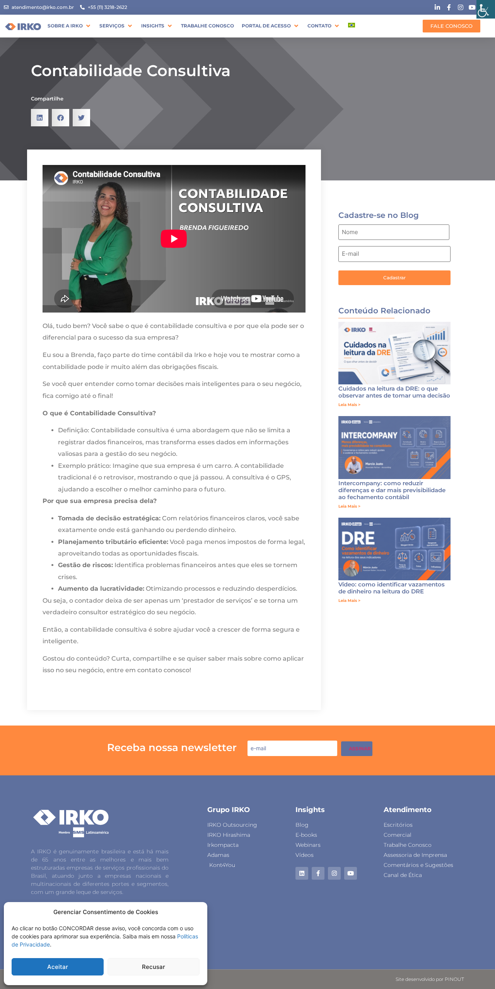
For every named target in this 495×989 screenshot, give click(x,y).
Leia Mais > (349, 404)
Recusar (153, 966)
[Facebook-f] (318, 873)
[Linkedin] (301, 873)
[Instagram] (334, 873)
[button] (70, 25)
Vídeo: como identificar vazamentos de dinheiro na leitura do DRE (391, 588)
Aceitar (57, 966)
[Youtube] (350, 873)
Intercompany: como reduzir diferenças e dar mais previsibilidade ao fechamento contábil (392, 490)
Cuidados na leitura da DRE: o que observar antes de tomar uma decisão (394, 392)
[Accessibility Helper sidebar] (485, 9)
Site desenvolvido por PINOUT (430, 979)
